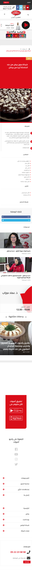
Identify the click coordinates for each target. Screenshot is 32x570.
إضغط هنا (27, 562)
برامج (27, 514)
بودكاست (26, 519)
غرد (29, 220)
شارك (28, 217)
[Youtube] (27, 7)
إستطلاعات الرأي (23, 489)
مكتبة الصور (25, 483)
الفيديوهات (25, 478)
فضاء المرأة (25, 531)
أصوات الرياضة (9, 25)
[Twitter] (21, 7)
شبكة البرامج (24, 525)
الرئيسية (26, 508)
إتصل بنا (26, 495)
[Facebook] (17, 7)
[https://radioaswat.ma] (29, 49)
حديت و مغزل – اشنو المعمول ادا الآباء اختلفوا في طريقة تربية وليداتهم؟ (15, 276)
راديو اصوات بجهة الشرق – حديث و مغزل (18, 251)
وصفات (23, 49)
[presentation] (1, 24)
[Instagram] (24, 7)
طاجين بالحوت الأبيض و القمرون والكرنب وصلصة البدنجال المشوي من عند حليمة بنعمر (15, 346)
